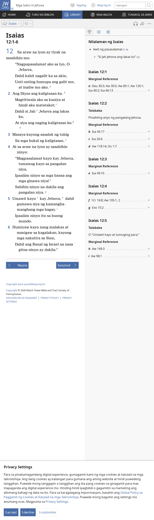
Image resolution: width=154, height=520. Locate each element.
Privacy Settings (57, 502)
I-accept (11, 512)
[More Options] (149, 23)
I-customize (47, 512)
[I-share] (142, 23)
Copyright (11, 290)
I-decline (28, 512)
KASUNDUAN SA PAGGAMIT (21, 297)
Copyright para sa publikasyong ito (25, 284)
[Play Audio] (135, 23)
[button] (40, 15)
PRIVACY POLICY (50, 297)
